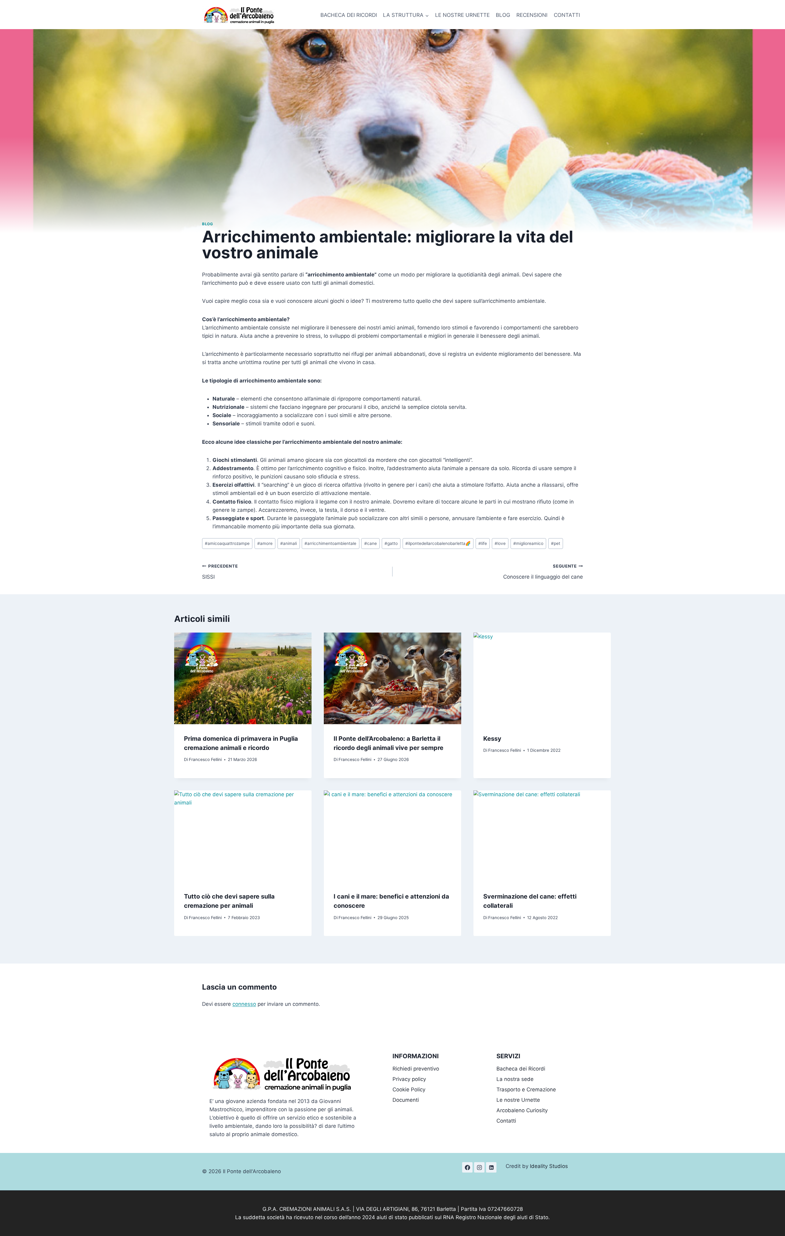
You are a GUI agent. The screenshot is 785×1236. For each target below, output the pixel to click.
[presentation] (243, 678)
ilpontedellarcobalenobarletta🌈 (438, 543)
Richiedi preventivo (415, 1069)
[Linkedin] (491, 1167)
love (500, 543)
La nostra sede (515, 1079)
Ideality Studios (549, 1166)
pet (555, 543)
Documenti (405, 1100)
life (482, 543)
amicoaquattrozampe (227, 543)
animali (288, 543)
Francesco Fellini (205, 759)
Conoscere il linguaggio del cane (543, 572)
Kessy (492, 738)
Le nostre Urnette (518, 1100)
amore (265, 543)
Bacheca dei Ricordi (520, 1069)
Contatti (506, 1121)
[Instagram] (479, 1167)
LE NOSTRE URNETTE (462, 15)
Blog (207, 224)
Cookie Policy (408, 1089)
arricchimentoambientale (330, 543)
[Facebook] (467, 1167)
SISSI (220, 572)
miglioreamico (528, 543)
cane (370, 543)
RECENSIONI (531, 15)
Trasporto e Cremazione (526, 1089)
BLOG (503, 15)
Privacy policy (409, 1079)
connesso (244, 1004)
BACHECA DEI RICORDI (348, 15)
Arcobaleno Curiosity (522, 1110)
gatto (391, 543)
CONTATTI (567, 15)
